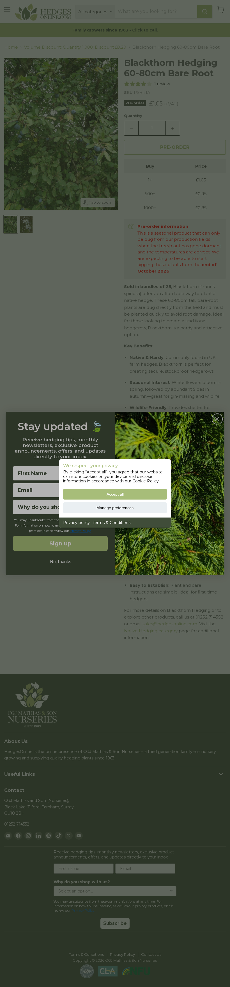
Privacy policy (76, 522)
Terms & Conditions (111, 522)
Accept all (115, 494)
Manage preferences (115, 507)
